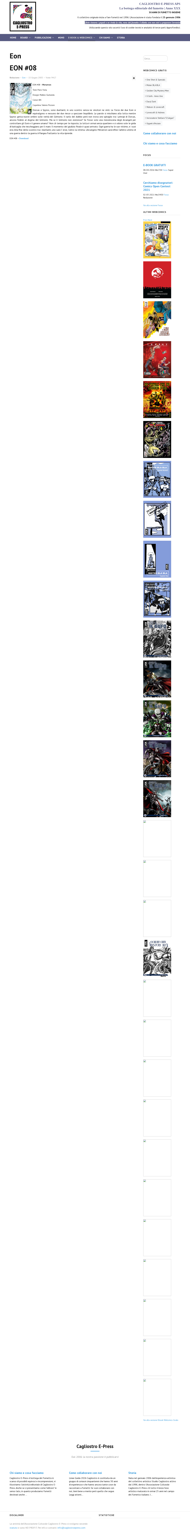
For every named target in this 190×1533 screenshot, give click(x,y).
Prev (145, 220)
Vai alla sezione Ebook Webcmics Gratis (160, 1420)
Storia (121, 37)
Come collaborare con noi (159, 133)
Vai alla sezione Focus (153, 205)
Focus (165, 170)
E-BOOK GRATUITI (154, 165)
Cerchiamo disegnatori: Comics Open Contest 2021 (158, 186)
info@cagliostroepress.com (71, 1527)
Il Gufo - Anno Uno (155, 96)
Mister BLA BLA (153, 85)
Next (150, 220)
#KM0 (61, 37)
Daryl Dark (151, 101)
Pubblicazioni (43, 37)
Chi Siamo (104, 37)
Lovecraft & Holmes (156, 112)
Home (13, 37)
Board (24, 37)
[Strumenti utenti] (134, 78)
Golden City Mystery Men (158, 90)
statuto (14, 1527)
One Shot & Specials (156, 79)
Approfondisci (173, 27)
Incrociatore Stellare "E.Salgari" (160, 118)
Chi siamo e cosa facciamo (160, 143)
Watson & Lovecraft (155, 107)
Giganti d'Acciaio (154, 123)
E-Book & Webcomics (80, 37)
